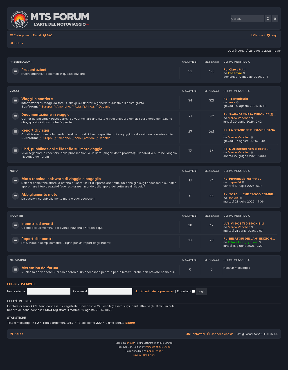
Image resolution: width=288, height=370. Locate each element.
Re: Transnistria (235, 98)
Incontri (16, 215)
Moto (14, 170)
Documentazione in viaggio (45, 114)
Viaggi (14, 90)
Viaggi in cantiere (37, 99)
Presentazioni (20, 61)
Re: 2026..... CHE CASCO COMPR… (249, 194)
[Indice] (53, 18)
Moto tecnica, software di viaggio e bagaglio (61, 179)
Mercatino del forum (39, 268)
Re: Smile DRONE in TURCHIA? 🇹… (249, 114)
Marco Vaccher (239, 118)
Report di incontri (36, 239)
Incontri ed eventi (37, 224)
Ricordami (184, 291)
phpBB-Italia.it (155, 351)
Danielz (233, 198)
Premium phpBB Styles (157, 347)
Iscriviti (28, 284)
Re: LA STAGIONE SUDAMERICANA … (249, 131)
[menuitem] (47, 35)
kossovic (235, 73)
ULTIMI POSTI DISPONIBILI (243, 223)
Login (11, 284)
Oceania (104, 106)
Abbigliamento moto (39, 194)
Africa (89, 106)
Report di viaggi (35, 130)
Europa (47, 106)
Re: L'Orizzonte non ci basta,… (246, 148)
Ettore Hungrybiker (243, 242)
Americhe (63, 106)
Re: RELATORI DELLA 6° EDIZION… (249, 238)
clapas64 (234, 182)
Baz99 (130, 322)
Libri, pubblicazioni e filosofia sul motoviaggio (61, 149)
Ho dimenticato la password (154, 291)
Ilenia (231, 102)
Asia (78, 106)
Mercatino (18, 260)
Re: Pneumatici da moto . (242, 178)
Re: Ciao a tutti (234, 69)
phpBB (130, 342)
